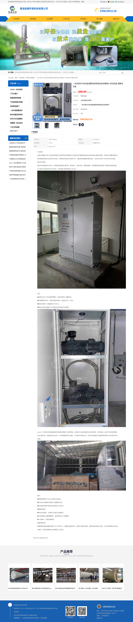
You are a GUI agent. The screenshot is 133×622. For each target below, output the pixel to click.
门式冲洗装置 (14, 127)
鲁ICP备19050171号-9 (33, 608)
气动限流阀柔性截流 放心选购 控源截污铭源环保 (18, 171)
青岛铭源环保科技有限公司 (47, 608)
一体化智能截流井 (16, 110)
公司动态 (83, 19)
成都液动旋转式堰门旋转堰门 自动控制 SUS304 (18, 147)
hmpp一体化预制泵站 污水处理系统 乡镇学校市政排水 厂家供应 (18, 163)
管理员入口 (37, 618)
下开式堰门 (14, 94)
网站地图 (44, 618)
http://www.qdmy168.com (40, 538)
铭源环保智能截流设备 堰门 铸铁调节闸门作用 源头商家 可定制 (18, 175)
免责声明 (31, 618)
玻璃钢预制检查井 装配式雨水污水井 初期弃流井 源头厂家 (18, 151)
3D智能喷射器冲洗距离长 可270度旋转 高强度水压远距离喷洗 (18, 155)
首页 (16, 77)
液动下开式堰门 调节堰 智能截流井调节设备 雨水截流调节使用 (74, 588)
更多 (26, 138)
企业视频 (50, 19)
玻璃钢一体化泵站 (16, 123)
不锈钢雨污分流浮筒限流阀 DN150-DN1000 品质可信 (18, 159)
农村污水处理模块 (16, 119)
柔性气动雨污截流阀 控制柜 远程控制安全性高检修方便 (18, 167)
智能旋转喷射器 (15, 98)
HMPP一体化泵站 (16, 89)
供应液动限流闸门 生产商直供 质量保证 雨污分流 (93, 588)
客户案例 (99, 19)
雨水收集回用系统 (16, 114)
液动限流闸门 (14, 106)
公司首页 (16, 19)
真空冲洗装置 (30, 77)
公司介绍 (66, 19)
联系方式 (116, 19)
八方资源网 (24, 618)
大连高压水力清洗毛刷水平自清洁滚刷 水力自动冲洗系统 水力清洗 (18, 143)
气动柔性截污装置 (16, 102)
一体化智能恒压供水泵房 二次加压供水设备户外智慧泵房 (18, 179)
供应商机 (33, 19)
